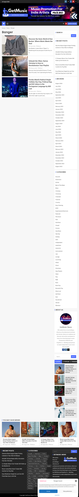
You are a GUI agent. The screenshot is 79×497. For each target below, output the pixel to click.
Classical (57, 199)
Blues (56, 188)
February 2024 (59, 140)
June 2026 (58, 89)
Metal (57, 262)
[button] (76, 481)
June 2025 (58, 97)
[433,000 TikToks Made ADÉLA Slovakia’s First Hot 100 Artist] (59, 380)
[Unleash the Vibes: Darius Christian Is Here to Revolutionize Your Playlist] (15, 66)
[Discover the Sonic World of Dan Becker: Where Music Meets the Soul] (15, 45)
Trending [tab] (74, 361)
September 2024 (59, 120)
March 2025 (58, 103)
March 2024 (58, 138)
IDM (56, 239)
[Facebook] (63, 350)
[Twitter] (68, 350)
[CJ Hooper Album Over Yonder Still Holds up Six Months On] (59, 391)
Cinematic (58, 196)
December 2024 (59, 112)
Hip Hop (57, 234)
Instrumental (58, 251)
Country (57, 202)
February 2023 (59, 149)
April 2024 (58, 135)
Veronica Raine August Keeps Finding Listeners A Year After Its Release (70, 369)
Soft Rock (57, 294)
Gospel (57, 225)
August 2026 (58, 83)
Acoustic (57, 176)
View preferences (67, 491)
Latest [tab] (58, 361)
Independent (58, 242)
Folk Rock (58, 222)
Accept (48, 491)
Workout (57, 305)
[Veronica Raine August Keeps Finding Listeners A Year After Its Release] (59, 369)
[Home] (4, 23)
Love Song (58, 259)
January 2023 (59, 152)
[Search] (63, 23)
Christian (57, 191)
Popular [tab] (66, 361)
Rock (56, 282)
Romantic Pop (59, 288)
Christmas (58, 194)
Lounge (57, 256)
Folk (56, 219)
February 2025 (59, 106)
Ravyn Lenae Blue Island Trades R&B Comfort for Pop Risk (68, 441)
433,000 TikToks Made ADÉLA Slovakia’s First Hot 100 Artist (29, 441)
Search (59, 32)
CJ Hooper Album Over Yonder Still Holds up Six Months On (47, 441)
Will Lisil (39, 46)
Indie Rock (58, 245)
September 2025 (59, 95)
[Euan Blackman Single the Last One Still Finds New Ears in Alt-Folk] (59, 413)
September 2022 (59, 163)
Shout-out (58, 291)
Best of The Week (60, 185)
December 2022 (59, 155)
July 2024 (58, 126)
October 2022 (59, 160)
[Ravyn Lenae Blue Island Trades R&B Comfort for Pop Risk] (59, 402)
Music (57, 265)
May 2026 (58, 92)
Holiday (57, 236)
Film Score (58, 216)
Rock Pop (57, 285)
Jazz (56, 254)
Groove (57, 228)
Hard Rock (58, 231)
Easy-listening (59, 205)
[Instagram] (66, 350)
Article (57, 182)
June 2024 (58, 129)
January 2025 (59, 109)
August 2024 (58, 123)
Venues (57, 302)
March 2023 (58, 146)
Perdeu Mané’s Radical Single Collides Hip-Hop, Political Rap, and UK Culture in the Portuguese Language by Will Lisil (40, 84)
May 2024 (58, 132)
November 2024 (59, 115)
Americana (58, 179)
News (56, 274)
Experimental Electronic (61, 211)
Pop (56, 276)
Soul (56, 297)
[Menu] (7, 24)
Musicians (58, 268)
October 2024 (59, 117)
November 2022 (59, 158)
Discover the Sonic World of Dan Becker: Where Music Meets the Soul (41, 41)
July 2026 (58, 86)
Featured (57, 214)
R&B (56, 279)
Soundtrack (58, 299)
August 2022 (58, 166)
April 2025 (58, 100)
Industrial (58, 248)
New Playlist (58, 271)
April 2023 (58, 143)
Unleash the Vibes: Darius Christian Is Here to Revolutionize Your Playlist (39, 63)
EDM (56, 208)
